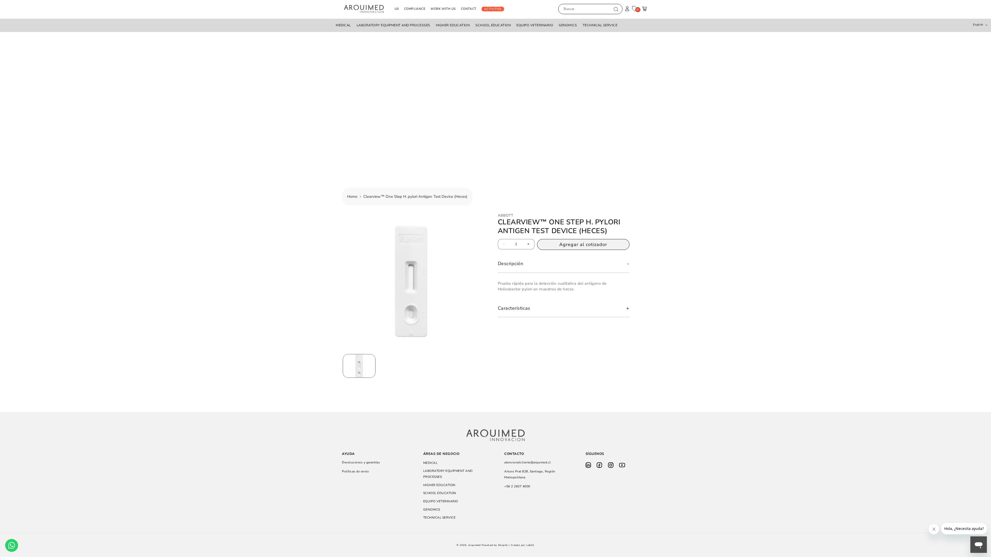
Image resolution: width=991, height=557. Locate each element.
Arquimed (474, 545)
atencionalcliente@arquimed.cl (527, 462)
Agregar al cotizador (583, 244)
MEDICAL (343, 25)
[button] (645, 10)
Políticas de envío (355, 471)
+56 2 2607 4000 (517, 486)
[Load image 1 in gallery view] (359, 366)
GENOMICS (568, 25)
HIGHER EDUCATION (453, 25)
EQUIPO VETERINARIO (534, 25)
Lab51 (530, 545)
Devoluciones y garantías (361, 462)
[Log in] (627, 9)
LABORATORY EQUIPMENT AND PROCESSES (393, 25)
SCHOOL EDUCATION (493, 25)
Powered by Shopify (495, 545)
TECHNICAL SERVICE (600, 25)
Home (352, 196)
